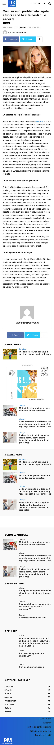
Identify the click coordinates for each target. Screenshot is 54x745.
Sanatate (22, 615)
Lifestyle (22, 405)
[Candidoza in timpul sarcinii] (10, 620)
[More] (40, 39)
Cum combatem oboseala (31, 667)
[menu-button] (4, 4)
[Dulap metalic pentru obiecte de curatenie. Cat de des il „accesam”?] (10, 606)
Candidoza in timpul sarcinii (33, 617)
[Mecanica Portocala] (5, 32)
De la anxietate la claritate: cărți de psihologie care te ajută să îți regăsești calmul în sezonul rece (35, 424)
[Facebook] (31, 4)
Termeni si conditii (43, 735)
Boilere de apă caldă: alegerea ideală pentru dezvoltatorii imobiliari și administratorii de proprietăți (34, 439)
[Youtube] (43, 4)
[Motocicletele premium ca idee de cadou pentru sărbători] (10, 410)
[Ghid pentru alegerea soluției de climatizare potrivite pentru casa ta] (10, 593)
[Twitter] (39, 4)
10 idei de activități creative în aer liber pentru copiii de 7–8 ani (35, 353)
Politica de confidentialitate (39, 727)
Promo (6, 23)
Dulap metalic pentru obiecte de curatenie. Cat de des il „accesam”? (35, 606)
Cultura (22, 635)
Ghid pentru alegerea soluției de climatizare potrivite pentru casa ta (35, 593)
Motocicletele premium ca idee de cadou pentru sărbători (34, 409)
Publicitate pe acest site (40, 731)
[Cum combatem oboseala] (10, 669)
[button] (49, 3)
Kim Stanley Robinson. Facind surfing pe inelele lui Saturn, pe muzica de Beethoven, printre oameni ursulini (34, 642)
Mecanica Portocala (18, 32)
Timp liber (23, 349)
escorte (39, 121)
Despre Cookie (44, 718)
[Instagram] (35, 4)
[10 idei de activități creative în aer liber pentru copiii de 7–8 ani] (10, 354)
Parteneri (47, 722)
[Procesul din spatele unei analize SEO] (10, 655)
